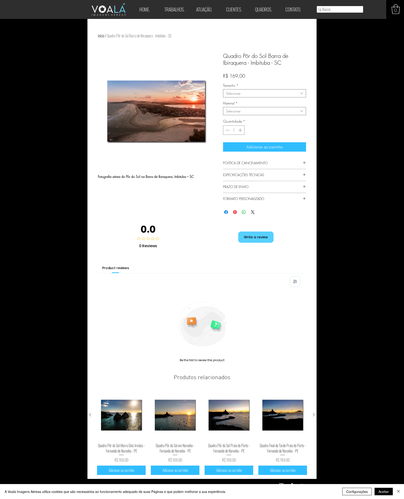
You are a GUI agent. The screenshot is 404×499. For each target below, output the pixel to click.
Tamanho (230, 85)
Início (101, 36)
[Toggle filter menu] (295, 281)
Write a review (256, 237)
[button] (396, 9)
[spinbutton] (233, 130)
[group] (202, 432)
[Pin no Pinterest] (235, 212)
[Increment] (240, 130)
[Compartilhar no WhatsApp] (244, 212)
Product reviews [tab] (115, 268)
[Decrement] (227, 130)
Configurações (357, 491)
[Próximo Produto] (314, 414)
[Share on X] (253, 212)
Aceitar (384, 491)
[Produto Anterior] (90, 414)
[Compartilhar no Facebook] (226, 212)
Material (230, 103)
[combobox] (264, 93)
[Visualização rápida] (121, 415)
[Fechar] (398, 491)
